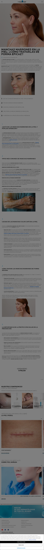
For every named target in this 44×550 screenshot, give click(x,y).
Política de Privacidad (32, 539)
